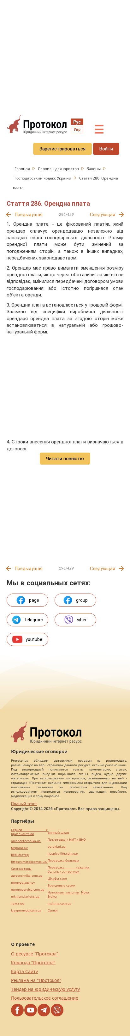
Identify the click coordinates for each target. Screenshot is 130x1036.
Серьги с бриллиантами (29, 832)
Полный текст (24, 803)
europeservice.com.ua (27, 889)
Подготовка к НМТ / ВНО (67, 840)
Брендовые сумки (61, 885)
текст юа (18, 903)
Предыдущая (29, 214)
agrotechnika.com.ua (27, 876)
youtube (34, 639)
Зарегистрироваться (62, 149)
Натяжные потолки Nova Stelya (68, 894)
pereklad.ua (57, 846)
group (82, 600)
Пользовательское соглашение (44, 998)
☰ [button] (99, 129)
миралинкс (19, 848)
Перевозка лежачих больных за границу (68, 869)
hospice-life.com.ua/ (63, 853)
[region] (65, 57)
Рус (77, 122)
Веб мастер (20, 855)
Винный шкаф (58, 833)
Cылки (52, 910)
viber (82, 619)
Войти (106, 149)
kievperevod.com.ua (26, 910)
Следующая (102, 214)
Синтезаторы (21, 869)
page (34, 600)
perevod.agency (23, 883)
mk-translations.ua (25, 896)
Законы (94, 168)
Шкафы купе (57, 878)
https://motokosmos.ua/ (29, 862)
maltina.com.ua (59, 903)
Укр (77, 129)
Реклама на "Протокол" (36, 980)
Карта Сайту (24, 971)
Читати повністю (65, 458)
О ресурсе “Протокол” (34, 954)
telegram (34, 619)
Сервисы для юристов (59, 168)
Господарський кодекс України (43, 178)
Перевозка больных (63, 860)
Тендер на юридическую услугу (45, 989)
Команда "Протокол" (33, 963)
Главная (23, 168)
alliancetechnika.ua (26, 841)
